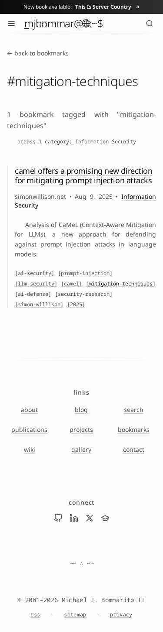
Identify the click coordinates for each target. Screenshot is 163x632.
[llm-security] (36, 283)
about (29, 409)
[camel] (71, 283)
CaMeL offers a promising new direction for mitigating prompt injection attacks (83, 175)
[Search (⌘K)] (149, 23)
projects (81, 429)
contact (133, 449)
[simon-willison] (39, 304)
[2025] (76, 304)
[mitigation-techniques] (121, 283)
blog (81, 409)
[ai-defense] (33, 294)
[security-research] (84, 294)
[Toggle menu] (11, 23)
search (133, 409)
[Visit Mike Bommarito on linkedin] (74, 518)
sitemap (75, 614)
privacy (121, 614)
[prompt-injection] (85, 273)
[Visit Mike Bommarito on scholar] (105, 518)
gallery (81, 449)
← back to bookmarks (38, 53)
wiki (29, 449)
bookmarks (134, 429)
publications (29, 429)
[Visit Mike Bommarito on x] (89, 518)
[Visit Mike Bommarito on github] (58, 518)
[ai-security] (34, 273)
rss (35, 614)
